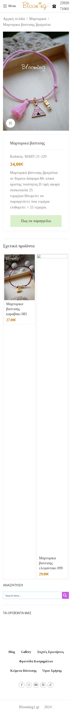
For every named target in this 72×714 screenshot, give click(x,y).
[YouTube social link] (36, 685)
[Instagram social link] (29, 685)
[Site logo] (36, 6)
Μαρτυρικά (37, 19)
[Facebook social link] (22, 685)
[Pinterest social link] (43, 685)
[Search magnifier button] (65, 595)
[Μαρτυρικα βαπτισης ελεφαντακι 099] (52, 404)
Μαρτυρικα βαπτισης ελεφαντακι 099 (51, 563)
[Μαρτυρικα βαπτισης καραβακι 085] (19, 277)
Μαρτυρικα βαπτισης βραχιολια (27, 25)
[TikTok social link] (50, 685)
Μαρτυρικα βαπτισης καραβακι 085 (16, 309)
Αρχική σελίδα (14, 19)
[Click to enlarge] (10, 123)
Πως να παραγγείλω (36, 221)
